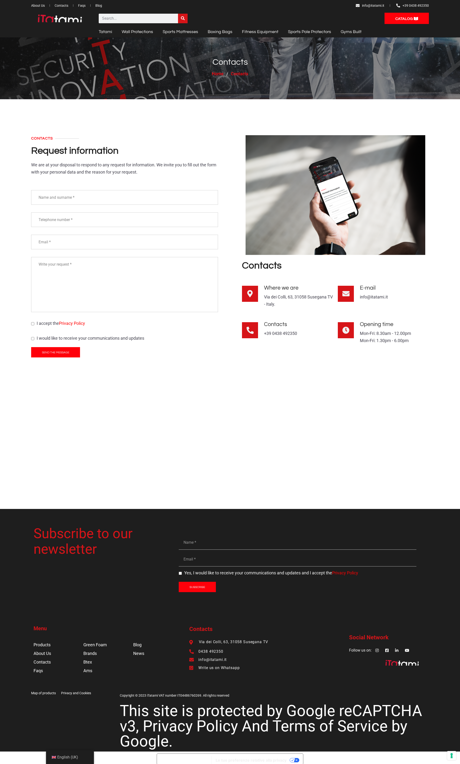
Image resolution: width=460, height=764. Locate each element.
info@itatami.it (374, 296)
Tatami (105, 31)
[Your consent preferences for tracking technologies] (451, 755)
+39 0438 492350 (280, 333)
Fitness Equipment (260, 31)
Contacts (42, 662)
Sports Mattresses (180, 31)
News (138, 653)
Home (218, 73)
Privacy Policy (72, 323)
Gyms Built (351, 31)
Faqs (38, 670)
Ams (87, 670)
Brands (90, 653)
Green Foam (95, 644)
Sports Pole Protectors (309, 31)
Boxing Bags (220, 31)
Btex (87, 662)
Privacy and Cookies (76, 693)
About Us (42, 653)
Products (42, 644)
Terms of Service (330, 726)
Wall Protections (137, 31)
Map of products (43, 693)
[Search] (183, 18)
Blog (137, 644)
